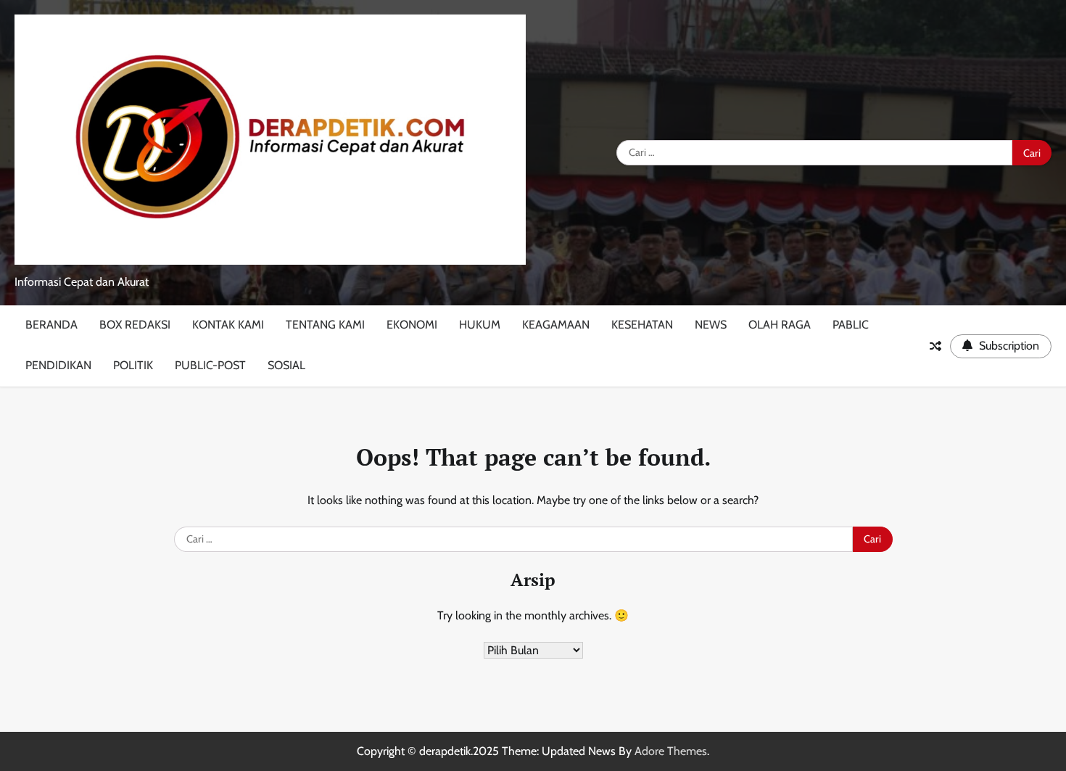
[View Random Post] (935, 346)
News (711, 324)
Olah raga (779, 324)
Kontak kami (228, 324)
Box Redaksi (134, 324)
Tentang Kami (325, 324)
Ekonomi (412, 324)
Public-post (210, 365)
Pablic (850, 324)
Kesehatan (642, 324)
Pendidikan (58, 365)
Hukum (479, 324)
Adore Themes (671, 751)
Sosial (286, 365)
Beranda (51, 324)
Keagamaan (556, 324)
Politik (133, 365)
